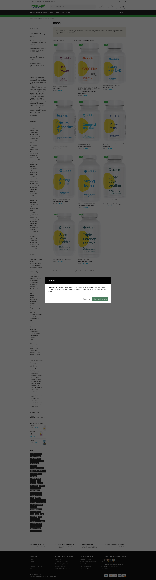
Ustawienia (86, 299)
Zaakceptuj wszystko (100, 299)
